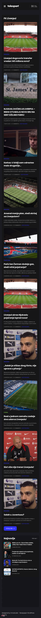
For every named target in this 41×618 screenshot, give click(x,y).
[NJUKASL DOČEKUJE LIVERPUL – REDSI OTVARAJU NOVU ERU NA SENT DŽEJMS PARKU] (20, 88)
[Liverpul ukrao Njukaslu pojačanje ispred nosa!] (20, 294)
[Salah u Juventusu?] (20, 494)
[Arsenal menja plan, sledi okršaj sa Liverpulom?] (20, 192)
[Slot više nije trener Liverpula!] (20, 446)
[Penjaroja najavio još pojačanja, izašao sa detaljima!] (7, 554)
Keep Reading (23, 70)
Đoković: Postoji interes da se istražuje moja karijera (22, 561)
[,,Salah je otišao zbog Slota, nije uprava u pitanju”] (20, 344)
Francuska (7, 260)
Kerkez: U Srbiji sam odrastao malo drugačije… (19, 164)
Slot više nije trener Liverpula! (19, 467)
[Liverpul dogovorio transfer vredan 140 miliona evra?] (20, 37)
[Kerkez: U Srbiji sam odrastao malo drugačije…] (20, 142)
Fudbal (6, 412)
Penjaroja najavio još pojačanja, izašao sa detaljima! (22, 552)
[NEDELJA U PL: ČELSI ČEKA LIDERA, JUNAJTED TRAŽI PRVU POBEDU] (7, 545)
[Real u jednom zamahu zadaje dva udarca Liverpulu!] (20, 395)
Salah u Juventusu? (14, 514)
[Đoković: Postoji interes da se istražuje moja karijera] (7, 563)
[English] (2, 615)
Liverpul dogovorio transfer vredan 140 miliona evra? (18, 60)
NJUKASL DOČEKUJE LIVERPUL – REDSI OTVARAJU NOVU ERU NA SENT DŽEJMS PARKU (19, 112)
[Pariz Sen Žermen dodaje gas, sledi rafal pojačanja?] (20, 243)
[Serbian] (4, 615)
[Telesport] (13, 6)
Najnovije (9, 538)
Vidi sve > (34, 538)
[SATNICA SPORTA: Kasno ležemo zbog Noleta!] (7, 571)
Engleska (6, 54)
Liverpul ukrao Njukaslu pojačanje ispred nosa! (16, 316)
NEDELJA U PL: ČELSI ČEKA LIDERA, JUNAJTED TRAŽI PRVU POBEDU (22, 543)
